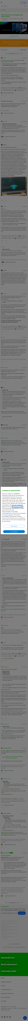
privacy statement (8, 514)
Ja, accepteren (14, 531)
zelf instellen (7, 521)
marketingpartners (17, 506)
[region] (14, 510)
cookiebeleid (22, 513)
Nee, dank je (14, 526)
